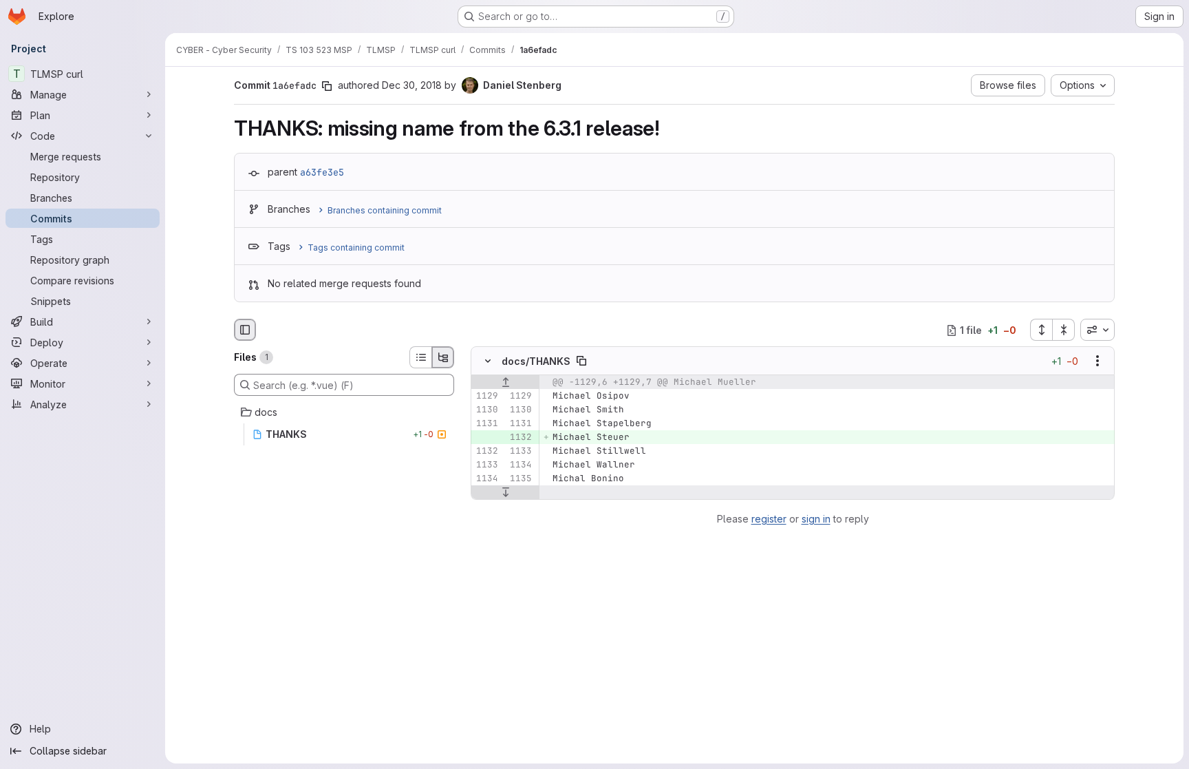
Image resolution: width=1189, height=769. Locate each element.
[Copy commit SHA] (327, 86)
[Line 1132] (486, 452)
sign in (816, 519)
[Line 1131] (486, 424)
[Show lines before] (505, 383)
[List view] (420, 357)
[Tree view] (443, 357)
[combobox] (1097, 330)
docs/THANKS (536, 361)
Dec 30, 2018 (412, 85)
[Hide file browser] (245, 330)
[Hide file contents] (488, 361)
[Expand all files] (1041, 330)
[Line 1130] (486, 410)
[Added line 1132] (520, 438)
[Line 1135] (520, 479)
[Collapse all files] (1064, 330)
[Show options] (1097, 361)
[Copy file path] (581, 361)
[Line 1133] (520, 452)
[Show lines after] (505, 493)
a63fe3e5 (322, 172)
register (768, 519)
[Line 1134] (520, 465)
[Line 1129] (486, 396)
